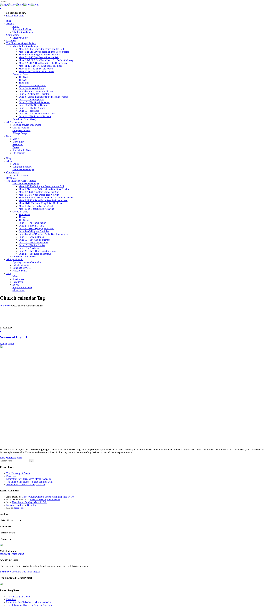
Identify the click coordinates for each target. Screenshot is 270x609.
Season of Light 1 (14, 337)
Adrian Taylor (7, 343)
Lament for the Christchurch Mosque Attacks (28, 479)
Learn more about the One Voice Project (20, 571)
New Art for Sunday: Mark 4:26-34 (29, 502)
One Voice (5, 305)
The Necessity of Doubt (18, 473)
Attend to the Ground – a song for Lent (25, 484)
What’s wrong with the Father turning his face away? (48, 496)
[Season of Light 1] (75, 444)
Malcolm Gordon (14, 505)
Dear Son (11, 476)
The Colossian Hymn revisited (45, 499)
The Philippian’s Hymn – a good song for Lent (29, 481)
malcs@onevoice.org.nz (12, 553)
